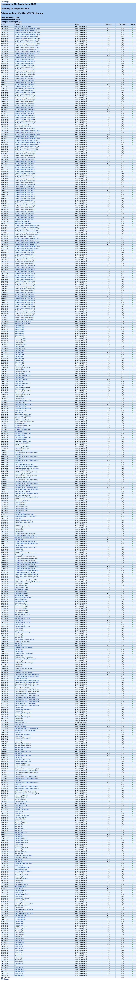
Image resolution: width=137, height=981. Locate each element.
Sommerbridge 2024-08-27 (23, 221)
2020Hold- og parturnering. (23, 520)
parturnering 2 (19, 661)
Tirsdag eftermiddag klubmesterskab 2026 (27, 30)
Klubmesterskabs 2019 (21, 587)
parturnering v (19, 616)
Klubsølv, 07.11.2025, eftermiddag (24, 88)
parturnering (18, 732)
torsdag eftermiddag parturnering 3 (25, 188)
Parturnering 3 (19, 638)
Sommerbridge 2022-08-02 (23, 416)
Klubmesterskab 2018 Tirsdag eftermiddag (27, 690)
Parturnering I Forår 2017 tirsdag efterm (26, 728)
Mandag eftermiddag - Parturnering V (25, 516)
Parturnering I (19, 853)
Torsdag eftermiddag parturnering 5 (25, 152)
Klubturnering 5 (19, 343)
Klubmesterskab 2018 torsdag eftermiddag (27, 684)
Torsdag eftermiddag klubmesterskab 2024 (27, 225)
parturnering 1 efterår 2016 (22, 857)
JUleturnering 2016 (20, 817)
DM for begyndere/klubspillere (23, 871)
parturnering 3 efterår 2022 (22, 368)
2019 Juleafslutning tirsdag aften (24, 535)
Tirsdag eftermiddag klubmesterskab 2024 (27, 227)
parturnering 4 (19, 715)
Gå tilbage (5, 2)
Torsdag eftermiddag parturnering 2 (25, 94)
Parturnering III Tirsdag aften (23, 709)
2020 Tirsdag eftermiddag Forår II (24, 514)
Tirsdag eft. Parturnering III (22, 641)
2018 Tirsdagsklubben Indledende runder (27, 676)
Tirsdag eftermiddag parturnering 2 (25, 96)
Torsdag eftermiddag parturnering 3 (25, 76)
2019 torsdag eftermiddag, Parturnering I (26, 574)
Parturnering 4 (19, 821)
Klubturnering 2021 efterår (22, 485)
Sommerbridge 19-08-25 (22, 125)
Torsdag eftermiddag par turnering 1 (25, 109)
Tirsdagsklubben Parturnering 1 (24, 663)
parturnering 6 (19, 865)
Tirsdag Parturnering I (21, 678)
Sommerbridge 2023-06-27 (23, 323)
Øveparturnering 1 (20, 961)
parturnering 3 (19, 451)
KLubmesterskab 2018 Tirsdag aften (25, 688)
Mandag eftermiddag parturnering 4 (25, 262)
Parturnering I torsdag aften (23, 751)
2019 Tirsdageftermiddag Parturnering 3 (26, 543)
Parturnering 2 (19, 846)
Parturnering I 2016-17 (21, 840)
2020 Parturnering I (20, 499)
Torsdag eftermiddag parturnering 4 (25, 55)
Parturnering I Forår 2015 (22, 898)
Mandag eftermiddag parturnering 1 (25, 113)
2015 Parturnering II (20, 927)
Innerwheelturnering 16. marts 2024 (25, 236)
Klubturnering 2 (19, 385)
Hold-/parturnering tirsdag (22, 632)
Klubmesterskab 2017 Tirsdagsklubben (26, 771)
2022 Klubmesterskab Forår (23, 420)
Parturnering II (19, 925)
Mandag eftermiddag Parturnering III (25, 659)
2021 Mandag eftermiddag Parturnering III (27, 468)
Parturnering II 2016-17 (21, 823)
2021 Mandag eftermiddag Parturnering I (26, 489)
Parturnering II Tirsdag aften (23, 734)
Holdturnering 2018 (20, 726)
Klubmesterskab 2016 (21, 869)
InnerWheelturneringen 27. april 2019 (26, 580)
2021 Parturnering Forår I (22, 445)
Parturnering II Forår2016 (22, 890)
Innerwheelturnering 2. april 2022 (24, 422)
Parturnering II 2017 (20, 763)
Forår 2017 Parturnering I (22, 809)
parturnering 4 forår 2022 (22, 443)
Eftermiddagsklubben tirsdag (23, 400)
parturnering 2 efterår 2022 (22, 383)
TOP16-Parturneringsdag (22, 867)
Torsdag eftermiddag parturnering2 (25, 290)
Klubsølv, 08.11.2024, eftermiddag (24, 186)
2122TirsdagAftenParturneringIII (24, 464)
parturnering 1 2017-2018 (22, 759)
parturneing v (18, 512)
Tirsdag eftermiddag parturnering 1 (25, 111)
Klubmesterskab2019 (21, 585)
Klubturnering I (19, 412)
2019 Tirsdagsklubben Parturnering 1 (25, 560)
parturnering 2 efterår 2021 (22, 470)
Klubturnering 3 (19, 370)
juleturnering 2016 (20, 819)
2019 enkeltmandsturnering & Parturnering (27, 582)
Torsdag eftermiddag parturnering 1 (25, 209)
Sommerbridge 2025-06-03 (23, 127)
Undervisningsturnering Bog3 (23, 597)
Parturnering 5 (19, 707)
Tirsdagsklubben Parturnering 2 (24, 647)
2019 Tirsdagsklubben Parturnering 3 (25, 533)
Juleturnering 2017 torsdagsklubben (25, 730)
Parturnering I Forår (20, 900)
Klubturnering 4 (19, 354)
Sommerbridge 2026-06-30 (23, 26)
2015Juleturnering (20, 917)
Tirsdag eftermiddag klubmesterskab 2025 (27, 132)
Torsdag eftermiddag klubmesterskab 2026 (27, 28)
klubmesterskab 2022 (21, 418)
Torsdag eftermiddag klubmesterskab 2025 (27, 130)
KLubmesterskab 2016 (21, 875)
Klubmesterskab (19, 325)
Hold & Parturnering (20, 800)
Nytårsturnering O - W (21, 722)
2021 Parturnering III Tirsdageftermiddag (26, 452)
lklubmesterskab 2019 (21, 584)
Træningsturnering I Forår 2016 (24, 904)
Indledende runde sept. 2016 (23, 855)
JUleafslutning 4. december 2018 (24, 639)
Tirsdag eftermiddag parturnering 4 (25, 57)
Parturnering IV (19, 352)
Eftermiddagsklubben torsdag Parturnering (27, 674)
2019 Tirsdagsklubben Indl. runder (25, 572)
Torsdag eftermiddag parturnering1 (25, 304)
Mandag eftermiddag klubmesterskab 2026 (27, 32)
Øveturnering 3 (19, 936)
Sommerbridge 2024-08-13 (23, 223)
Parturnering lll (19, 539)
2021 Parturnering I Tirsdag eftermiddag (26, 487)
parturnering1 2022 (20, 398)
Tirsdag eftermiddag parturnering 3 (25, 78)
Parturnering (18, 753)
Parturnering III (19, 749)
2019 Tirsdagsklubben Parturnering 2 (25, 547)
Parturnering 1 (19, 859)
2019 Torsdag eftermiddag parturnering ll (27, 558)
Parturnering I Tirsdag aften (23, 755)
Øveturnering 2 (19, 952)
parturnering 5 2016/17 (21, 796)
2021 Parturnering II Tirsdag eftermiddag (26, 472)
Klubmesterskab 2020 (21, 506)
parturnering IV (19, 528)
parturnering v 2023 (20, 339)
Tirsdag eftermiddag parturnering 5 (25, 154)
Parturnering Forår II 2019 (22, 614)
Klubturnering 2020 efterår (22, 501)
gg (15, 965)
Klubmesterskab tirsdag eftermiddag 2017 (27, 769)
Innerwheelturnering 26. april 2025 (25, 129)
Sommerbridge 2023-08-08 (23, 321)
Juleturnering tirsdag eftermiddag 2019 (26, 537)
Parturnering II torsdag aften (23, 746)
